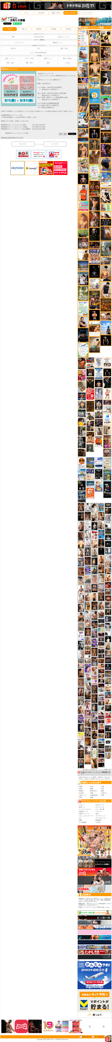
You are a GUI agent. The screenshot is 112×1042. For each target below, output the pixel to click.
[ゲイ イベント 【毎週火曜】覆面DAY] (101, 685)
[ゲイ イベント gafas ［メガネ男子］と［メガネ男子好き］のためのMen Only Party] (105, 102)
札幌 (80, 786)
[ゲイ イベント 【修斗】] (101, 605)
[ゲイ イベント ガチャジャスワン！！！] (108, 660)
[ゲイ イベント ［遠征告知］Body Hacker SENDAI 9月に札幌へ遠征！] (81, 617)
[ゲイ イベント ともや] (108, 578)
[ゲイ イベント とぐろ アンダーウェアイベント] (87, 570)
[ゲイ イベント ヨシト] (82, 421)
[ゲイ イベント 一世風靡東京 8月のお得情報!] (105, 164)
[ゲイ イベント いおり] (87, 614)
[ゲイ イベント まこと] (107, 430)
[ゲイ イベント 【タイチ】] (94, 157)
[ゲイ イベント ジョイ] (82, 413)
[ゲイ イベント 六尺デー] (81, 516)
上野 (102, 786)
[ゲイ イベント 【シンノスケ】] (87, 606)
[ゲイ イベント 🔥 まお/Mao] (101, 639)
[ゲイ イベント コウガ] (94, 344)
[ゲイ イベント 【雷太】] (81, 710)
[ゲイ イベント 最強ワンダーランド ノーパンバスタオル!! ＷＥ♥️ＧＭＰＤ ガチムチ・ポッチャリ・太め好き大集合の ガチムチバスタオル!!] (94, 256)
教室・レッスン (10, 58)
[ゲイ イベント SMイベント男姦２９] (101, 765)
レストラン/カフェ (85, 809)
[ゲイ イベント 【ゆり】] (94, 508)
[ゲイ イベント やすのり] (81, 571)
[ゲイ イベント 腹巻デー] (99, 393)
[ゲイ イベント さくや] (81, 745)
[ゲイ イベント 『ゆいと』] (99, 404)
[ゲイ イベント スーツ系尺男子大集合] (101, 746)
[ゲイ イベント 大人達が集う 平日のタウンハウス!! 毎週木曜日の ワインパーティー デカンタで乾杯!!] (94, 680)
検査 (48, 63)
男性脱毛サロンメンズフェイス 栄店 (16, 133)
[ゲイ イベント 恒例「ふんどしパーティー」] (101, 569)
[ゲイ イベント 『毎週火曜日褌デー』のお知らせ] (94, 671)
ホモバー (82, 805)
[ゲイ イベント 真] (108, 511)
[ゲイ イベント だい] (87, 632)
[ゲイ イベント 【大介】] (108, 505)
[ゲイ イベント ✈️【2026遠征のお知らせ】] (83, 38)
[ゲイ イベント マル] (94, 744)
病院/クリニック (84, 813)
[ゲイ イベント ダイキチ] (90, 416)
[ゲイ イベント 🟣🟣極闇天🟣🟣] (101, 551)
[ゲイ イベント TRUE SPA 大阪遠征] (105, 207)
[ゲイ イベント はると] (81, 599)
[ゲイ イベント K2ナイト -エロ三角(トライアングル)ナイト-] (101, 721)
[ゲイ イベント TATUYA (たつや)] (107, 372)
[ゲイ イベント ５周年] (94, 96)
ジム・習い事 (100, 809)
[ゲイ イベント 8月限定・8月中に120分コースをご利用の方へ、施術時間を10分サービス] (83, 349)
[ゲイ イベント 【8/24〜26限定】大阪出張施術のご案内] (101, 713)
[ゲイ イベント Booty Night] (94, 535)
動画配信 (98, 820)
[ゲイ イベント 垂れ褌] (83, 293)
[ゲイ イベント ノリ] (90, 437)
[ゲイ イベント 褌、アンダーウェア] (101, 614)
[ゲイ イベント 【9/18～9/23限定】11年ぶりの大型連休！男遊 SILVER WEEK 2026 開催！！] (108, 728)
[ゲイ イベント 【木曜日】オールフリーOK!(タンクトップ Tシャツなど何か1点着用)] (108, 749)
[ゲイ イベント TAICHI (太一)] (108, 667)
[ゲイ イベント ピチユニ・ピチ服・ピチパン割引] (94, 633)
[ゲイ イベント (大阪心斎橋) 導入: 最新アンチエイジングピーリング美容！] (105, 124)
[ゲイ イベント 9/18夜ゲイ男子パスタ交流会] (81, 701)
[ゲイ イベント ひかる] (94, 517)
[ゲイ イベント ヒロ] (108, 755)
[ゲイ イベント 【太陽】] (87, 641)
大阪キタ (104, 793)
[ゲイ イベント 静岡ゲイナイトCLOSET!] (101, 587)
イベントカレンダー (85, 13)
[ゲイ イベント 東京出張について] (101, 741)
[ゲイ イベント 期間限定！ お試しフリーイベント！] (105, 113)
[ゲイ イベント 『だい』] (94, 707)
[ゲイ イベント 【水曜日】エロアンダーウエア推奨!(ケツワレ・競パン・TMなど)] (108, 605)
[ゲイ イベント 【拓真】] (87, 597)
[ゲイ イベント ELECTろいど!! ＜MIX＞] (101, 534)
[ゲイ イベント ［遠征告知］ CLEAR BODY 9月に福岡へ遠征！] (81, 673)
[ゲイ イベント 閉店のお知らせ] (90, 474)
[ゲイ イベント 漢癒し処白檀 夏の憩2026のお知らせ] (94, 284)
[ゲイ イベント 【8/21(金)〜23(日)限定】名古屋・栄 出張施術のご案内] (105, 215)
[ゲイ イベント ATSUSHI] (105, 327)
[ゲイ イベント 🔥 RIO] (94, 570)
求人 (38, 48)
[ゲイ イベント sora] (94, 69)
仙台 (91, 786)
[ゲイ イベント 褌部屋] (94, 123)
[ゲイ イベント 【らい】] (81, 580)
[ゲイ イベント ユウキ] (83, 220)
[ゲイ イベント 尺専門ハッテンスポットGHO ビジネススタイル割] (108, 619)
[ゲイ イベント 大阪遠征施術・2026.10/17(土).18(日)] (108, 688)
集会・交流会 (67, 58)
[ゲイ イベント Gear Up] (94, 111)
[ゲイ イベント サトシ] (108, 625)
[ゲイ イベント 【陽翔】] (90, 426)
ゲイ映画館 (82, 822)
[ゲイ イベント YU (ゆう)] (83, 178)
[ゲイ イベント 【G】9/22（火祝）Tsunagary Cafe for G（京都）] (101, 699)
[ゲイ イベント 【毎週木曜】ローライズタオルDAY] (101, 731)
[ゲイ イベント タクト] (81, 526)
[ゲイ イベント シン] (94, 615)
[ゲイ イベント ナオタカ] (108, 646)
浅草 (80, 788)
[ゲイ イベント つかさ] (81, 654)
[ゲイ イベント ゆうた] (101, 525)
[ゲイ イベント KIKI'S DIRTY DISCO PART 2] (82, 375)
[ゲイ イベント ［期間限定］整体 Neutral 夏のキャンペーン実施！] (105, 289)
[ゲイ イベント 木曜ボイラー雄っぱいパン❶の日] (87, 704)
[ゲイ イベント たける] (87, 741)
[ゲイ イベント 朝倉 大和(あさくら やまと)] (105, 65)
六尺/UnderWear (39, 37)
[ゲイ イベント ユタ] (99, 431)
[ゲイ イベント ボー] (82, 431)
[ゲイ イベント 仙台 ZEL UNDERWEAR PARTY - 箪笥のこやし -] (87, 579)
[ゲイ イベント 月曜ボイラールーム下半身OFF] (87, 623)
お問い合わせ (86, 1037)
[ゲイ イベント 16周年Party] (82, 474)
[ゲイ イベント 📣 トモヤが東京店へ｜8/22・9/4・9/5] (105, 233)
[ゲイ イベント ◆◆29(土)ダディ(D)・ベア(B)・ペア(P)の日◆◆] (108, 735)
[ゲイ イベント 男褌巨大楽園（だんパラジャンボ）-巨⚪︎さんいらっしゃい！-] (101, 507)
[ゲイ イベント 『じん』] (94, 561)
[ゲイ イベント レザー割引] (99, 423)
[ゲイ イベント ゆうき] (94, 553)
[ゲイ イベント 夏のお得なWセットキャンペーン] (94, 82)
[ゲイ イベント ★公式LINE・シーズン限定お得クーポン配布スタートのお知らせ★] (83, 206)
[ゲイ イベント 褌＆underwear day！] (107, 362)
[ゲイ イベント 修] (105, 137)
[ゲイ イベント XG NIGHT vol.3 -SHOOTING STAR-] (107, 419)
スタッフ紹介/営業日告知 (38, 52)
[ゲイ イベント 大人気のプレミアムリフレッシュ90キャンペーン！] (83, 80)
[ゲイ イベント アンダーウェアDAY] (105, 222)
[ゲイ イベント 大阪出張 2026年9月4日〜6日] (108, 598)
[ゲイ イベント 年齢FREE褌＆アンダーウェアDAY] (105, 305)
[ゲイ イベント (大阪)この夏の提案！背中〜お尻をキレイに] (83, 278)
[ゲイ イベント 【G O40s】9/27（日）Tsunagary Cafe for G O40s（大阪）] (101, 690)
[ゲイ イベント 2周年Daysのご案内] (82, 485)
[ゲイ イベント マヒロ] (82, 404)
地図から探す (56, 13)
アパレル (98, 811)
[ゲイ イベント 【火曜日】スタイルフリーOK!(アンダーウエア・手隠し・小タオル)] (108, 591)
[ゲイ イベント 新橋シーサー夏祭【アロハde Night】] (105, 248)
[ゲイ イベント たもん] (87, 561)
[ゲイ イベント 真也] (87, 551)
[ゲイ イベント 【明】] (87, 723)
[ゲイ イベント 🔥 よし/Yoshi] (101, 703)
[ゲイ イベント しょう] (94, 698)
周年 (13, 37)
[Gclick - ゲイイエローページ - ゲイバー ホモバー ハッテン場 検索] (14, 6)
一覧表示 (9, 29)
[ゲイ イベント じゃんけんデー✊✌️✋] (81, 736)
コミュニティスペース (86, 816)
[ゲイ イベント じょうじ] (81, 536)
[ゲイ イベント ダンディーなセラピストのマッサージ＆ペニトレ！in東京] (108, 551)
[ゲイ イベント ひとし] (87, 516)
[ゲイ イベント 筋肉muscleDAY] (81, 645)
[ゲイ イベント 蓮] (108, 708)
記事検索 (68, 29)
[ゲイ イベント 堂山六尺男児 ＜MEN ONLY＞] (94, 579)
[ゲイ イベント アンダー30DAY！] (87, 759)
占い (80, 818)
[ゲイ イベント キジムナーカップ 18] (107, 475)
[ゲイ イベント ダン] (82, 363)
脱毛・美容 (10, 63)
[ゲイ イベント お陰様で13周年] (83, 233)
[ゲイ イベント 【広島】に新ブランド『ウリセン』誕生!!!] (94, 753)
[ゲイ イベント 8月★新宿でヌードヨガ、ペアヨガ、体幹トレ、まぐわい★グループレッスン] (107, 409)
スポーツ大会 (29, 58)
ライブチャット (101, 816)
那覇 (91, 797)
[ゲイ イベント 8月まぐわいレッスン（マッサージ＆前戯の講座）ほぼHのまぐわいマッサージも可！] (105, 260)
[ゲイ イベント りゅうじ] (94, 606)
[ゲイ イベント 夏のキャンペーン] (94, 172)
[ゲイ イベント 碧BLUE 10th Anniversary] (83, 335)
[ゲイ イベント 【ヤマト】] (108, 571)
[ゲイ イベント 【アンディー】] (101, 666)
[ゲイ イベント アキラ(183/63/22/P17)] (99, 414)
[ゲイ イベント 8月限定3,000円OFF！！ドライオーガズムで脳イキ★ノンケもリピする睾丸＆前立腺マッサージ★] (101, 751)
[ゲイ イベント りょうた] (94, 735)
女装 (97, 813)
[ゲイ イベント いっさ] (87, 533)
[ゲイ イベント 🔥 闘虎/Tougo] (87, 650)
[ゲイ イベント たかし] (81, 608)
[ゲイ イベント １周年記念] (83, 104)
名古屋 (81, 793)
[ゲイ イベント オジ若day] (81, 636)
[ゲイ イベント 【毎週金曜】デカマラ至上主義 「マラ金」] (101, 676)
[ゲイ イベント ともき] (87, 507)
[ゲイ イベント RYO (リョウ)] (94, 315)
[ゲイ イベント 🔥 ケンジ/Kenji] (81, 763)
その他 (67, 63)
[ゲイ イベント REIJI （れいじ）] (108, 639)
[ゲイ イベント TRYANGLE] (99, 362)
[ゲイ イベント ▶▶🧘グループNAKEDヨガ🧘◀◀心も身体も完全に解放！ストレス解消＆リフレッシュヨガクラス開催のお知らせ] (82, 452)
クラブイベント (19, 42)
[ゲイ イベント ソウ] (90, 448)
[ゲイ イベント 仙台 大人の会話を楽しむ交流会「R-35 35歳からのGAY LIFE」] (82, 463)
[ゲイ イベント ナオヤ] (83, 150)
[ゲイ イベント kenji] (107, 382)
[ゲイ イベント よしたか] (94, 725)
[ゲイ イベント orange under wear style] (99, 441)
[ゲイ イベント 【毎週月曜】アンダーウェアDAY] (101, 634)
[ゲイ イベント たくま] (87, 750)
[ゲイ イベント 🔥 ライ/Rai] (101, 671)
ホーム (26, 13)
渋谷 (102, 788)
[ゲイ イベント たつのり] (81, 507)
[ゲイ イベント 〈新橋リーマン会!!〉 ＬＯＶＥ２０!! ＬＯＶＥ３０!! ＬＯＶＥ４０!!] (81, 562)
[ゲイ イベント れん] (87, 588)
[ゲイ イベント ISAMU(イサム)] (99, 383)
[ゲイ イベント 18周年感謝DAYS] (90, 484)
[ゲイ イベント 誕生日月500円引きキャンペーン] (81, 626)
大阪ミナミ (82, 795)
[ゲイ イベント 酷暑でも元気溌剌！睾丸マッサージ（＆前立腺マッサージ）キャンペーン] (94, 328)
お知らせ (13, 48)
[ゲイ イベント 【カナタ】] (94, 544)
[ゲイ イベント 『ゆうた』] (87, 659)
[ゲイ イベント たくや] (101, 559)
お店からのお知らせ (70, 13)
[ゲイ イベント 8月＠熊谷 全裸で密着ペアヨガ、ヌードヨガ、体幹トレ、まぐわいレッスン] (83, 266)
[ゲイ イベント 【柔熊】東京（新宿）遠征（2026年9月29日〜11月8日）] (108, 524)
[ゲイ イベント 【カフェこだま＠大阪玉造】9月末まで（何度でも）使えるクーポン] (105, 180)
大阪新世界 (93, 795)
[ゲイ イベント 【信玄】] (87, 695)
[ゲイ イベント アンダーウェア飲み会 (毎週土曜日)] (105, 90)
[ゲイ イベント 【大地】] (94, 624)
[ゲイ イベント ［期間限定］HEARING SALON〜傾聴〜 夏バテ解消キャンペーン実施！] (105, 38)
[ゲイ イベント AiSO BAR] (108, 742)
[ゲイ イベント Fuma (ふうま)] (94, 133)
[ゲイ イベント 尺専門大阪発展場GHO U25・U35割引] (108, 695)
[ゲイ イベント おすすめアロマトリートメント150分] (101, 694)
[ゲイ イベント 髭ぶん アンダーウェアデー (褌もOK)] (107, 394)
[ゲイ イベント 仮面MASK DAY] (108, 537)
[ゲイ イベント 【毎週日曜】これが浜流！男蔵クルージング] (90, 360)
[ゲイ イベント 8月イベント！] (83, 140)
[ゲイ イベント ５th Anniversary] (99, 463)
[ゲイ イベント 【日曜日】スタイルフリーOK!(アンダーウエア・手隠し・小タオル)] (107, 452)
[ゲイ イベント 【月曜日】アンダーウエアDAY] (108, 653)
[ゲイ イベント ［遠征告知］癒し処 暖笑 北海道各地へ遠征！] (105, 273)
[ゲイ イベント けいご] (87, 542)
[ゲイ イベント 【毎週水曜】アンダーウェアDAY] (101, 717)
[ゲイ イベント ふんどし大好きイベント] (94, 144)
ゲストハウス (100, 807)
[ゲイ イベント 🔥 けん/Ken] (101, 656)
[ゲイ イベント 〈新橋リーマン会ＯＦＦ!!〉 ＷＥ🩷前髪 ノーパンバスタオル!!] (81, 663)
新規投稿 (39, 29)
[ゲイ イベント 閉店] (107, 463)
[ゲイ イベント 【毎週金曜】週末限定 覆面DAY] (101, 755)
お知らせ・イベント (64, 37)
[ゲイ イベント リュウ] (94, 54)
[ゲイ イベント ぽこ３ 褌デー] (83, 308)
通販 (80, 820)
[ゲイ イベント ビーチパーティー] (90, 463)
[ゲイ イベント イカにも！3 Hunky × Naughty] (83, 165)
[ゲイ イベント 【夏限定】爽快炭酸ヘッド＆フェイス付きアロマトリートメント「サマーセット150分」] (101, 630)
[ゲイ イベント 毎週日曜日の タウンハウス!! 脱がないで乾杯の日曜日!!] (90, 394)
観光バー (82, 807)
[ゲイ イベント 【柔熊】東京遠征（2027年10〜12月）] (108, 632)
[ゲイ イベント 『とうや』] (94, 526)
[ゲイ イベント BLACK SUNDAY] (82, 442)
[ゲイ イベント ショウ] (83, 322)
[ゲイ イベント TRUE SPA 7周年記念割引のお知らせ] (83, 54)
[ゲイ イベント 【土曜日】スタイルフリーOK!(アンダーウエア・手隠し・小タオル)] (83, 243)
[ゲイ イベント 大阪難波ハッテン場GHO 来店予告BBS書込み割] (108, 585)
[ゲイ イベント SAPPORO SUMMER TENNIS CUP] (82, 497)
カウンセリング (101, 818)
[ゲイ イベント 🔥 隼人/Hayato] (101, 680)
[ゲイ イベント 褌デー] (87, 714)
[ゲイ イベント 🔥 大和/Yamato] (87, 732)
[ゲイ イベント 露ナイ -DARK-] (108, 544)
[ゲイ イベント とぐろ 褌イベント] (81, 719)
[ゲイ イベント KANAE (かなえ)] (105, 340)
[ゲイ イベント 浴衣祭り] (105, 150)
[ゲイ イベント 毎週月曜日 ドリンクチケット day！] (87, 525)
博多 (80, 797)
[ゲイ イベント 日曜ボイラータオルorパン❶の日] (107, 441)
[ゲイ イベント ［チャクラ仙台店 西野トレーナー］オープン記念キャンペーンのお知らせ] (83, 192)
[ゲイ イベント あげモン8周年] (90, 493)
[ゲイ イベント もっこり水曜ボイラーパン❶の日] (81, 590)
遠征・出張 (64, 48)
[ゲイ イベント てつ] (94, 689)
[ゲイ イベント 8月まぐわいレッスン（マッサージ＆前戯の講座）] (83, 133)
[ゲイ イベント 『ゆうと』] (105, 77)
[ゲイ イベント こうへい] (81, 553)
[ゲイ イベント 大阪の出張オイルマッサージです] (83, 70)
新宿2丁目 (93, 791)
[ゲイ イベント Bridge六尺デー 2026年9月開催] (87, 677)
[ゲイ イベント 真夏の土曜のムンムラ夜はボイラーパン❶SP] (94, 300)
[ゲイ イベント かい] (82, 386)
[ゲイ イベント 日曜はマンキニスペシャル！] (82, 396)
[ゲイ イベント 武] (90, 372)
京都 (91, 793)
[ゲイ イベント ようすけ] (94, 652)
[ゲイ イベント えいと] (101, 726)
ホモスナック (100, 805)
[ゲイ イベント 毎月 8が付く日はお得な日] (101, 651)
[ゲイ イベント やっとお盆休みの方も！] (94, 188)
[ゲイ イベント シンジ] (94, 203)
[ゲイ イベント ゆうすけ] (94, 597)
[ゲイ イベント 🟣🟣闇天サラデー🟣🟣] (94, 271)
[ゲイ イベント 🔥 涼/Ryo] (101, 661)
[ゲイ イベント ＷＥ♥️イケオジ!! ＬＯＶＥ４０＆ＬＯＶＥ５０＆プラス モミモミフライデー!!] (94, 716)
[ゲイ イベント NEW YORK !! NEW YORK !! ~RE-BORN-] (83, 90)
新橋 (91, 788)
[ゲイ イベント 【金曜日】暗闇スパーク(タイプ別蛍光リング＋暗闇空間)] (108, 673)
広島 (102, 795)
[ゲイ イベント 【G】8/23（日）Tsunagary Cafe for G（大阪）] (90, 365)
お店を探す (41, 13)
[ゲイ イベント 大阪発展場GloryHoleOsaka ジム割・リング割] (108, 531)
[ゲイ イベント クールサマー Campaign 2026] (83, 120)
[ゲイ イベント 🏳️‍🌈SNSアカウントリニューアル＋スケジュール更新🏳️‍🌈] (83, 254)
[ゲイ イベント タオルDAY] (101, 621)
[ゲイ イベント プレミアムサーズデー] (108, 557)
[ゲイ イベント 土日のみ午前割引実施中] (101, 708)
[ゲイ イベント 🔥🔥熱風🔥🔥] (101, 543)
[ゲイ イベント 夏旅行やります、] (94, 588)
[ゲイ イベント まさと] (81, 754)
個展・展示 (29, 63)
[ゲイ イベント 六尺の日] (101, 643)
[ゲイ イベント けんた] (81, 692)
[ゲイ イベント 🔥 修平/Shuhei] (94, 661)
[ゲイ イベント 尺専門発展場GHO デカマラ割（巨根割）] (108, 715)
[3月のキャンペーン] (18, 72)
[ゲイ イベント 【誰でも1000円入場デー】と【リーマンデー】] (101, 736)
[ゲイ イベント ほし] (101, 596)
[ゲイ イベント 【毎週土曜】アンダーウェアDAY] (94, 245)
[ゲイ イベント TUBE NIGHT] (99, 373)
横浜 (102, 791)
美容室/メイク (83, 811)
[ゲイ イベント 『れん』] (81, 727)
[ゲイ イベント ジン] (108, 564)
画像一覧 (24, 29)
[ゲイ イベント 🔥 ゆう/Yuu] (94, 219)
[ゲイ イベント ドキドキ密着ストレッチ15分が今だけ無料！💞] (94, 234)
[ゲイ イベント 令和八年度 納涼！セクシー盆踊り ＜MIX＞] (94, 38)
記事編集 (53, 29)
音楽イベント (48, 58)
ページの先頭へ (99, 1037)
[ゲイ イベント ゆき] (87, 686)
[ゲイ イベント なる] (108, 680)
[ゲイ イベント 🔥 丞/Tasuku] (101, 625)
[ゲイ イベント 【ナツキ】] (105, 54)
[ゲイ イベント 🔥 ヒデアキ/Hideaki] (90, 383)
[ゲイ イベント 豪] (108, 612)
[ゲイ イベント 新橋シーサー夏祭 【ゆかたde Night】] (101, 516)
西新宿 (81, 791)
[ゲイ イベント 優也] (81, 545)
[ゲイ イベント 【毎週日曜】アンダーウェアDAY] (107, 402)
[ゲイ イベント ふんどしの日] (90, 406)
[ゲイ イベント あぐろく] (108, 721)
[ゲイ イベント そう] (94, 763)
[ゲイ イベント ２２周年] (99, 486)
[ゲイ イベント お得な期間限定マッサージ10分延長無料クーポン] (105, 195)
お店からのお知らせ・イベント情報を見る (97, 769)
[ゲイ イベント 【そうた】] (101, 578)
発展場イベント (58, 42)
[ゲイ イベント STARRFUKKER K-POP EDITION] (87, 668)
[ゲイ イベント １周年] (99, 474)
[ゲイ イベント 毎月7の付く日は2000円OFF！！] (101, 647)
